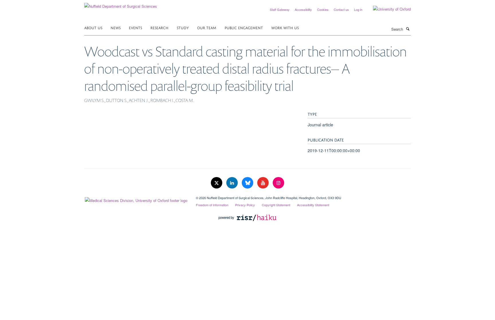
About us (93, 27)
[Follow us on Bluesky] (248, 183)
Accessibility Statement (313, 205)
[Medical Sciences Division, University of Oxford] (135, 199)
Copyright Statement (276, 205)
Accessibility (303, 9)
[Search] (407, 28)
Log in (358, 9)
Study (183, 27)
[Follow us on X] (217, 183)
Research (159, 27)
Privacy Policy (245, 205)
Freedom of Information (212, 205)
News (116, 27)
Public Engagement (244, 27)
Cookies (323, 9)
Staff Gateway (280, 9)
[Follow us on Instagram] (278, 183)
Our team (206, 27)
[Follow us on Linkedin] (232, 183)
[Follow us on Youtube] (263, 183)
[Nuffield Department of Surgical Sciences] (120, 4)
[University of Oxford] (387, 9)
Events (135, 27)
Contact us (341, 9)
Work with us (285, 27)
